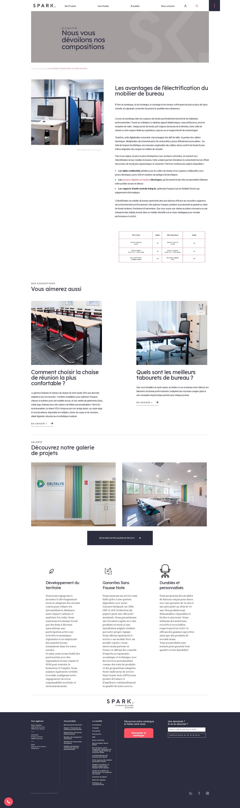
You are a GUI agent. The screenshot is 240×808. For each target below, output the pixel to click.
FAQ (93, 737)
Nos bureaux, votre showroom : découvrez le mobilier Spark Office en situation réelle (101, 750)
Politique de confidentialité (98, 783)
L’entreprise (96, 725)
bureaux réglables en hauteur (136, 179)
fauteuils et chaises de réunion (55, 393)
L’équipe (95, 728)
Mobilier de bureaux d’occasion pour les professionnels (71, 747)
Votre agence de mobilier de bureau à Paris (102, 761)
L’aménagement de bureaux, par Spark (100, 756)
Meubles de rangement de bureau (73, 738)
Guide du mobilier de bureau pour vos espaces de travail (102, 772)
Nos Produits (70, 6)
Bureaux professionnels (73, 725)
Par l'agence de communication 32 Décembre (44, 793)
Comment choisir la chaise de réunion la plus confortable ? (65, 378)
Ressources (96, 734)
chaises (39, 400)
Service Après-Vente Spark (100, 744)
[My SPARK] (182, 6)
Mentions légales (99, 780)
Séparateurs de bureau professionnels (73, 733)
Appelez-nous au (184, 735)
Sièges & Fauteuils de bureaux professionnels (73, 728)
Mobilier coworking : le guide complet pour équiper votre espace (100, 766)
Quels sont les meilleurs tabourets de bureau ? (165, 375)
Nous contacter (168, 6)
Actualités (135, 6)
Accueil (35, 68)
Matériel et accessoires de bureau (73, 742)
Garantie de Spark (99, 777)
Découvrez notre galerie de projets (117, 538)
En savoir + (39, 423)
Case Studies (103, 6)
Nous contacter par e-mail (183, 729)
